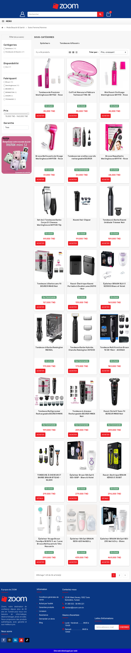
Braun (9, 82)
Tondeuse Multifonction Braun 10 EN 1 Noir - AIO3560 (114, 348)
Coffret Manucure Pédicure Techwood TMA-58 (82, 93)
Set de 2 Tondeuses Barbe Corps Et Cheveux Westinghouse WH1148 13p (49, 222)
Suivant (125, 575)
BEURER (10, 89)
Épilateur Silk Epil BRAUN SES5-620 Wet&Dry (82, 540)
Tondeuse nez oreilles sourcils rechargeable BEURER (82, 157)
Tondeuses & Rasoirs (15, 52)
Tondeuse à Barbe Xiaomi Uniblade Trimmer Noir (114, 221)
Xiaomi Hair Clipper (82, 220)
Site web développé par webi (65, 651)
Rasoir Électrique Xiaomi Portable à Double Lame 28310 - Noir (82, 286)
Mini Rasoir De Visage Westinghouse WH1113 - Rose (114, 93)
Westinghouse (12, 85)
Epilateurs (11, 48)
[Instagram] (9, 640)
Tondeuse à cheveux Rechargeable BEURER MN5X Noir (82, 413)
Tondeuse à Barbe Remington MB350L (49, 348)
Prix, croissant (107, 52)
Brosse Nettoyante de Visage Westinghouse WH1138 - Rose (49, 157)
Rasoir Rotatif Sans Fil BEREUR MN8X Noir (114, 412)
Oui (8, 67)
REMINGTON (11, 92)
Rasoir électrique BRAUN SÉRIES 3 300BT (114, 476)
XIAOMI (9, 96)
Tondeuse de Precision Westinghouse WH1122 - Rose (49, 93)
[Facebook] (3, 640)
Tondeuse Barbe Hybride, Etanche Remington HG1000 (82, 348)
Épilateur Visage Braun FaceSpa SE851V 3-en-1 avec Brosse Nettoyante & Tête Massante (49, 543)
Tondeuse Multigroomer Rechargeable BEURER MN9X (49, 412)
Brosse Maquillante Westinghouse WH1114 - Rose (114, 157)
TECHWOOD (11, 99)
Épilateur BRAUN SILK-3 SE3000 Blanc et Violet (114, 285)
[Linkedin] (15, 640)
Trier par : (93, 52)
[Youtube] (21, 640)
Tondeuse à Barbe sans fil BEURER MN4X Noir (49, 285)
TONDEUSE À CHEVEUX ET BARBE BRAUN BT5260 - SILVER (49, 477)
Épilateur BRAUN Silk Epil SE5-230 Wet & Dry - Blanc (114, 540)
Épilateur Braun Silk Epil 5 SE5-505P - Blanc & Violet (82, 476)
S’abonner (124, 627)
